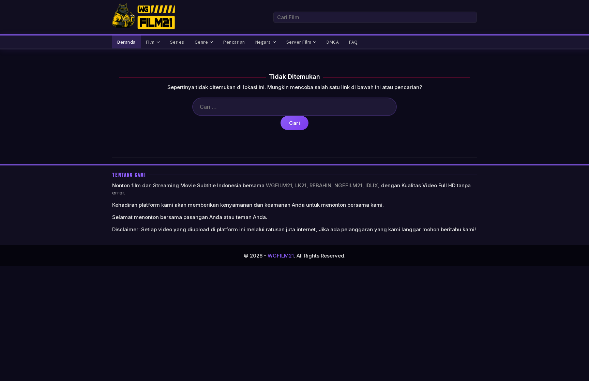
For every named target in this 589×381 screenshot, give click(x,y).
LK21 (300, 185)
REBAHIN (320, 185)
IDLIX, (372, 185)
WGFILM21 (279, 185)
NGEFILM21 (348, 185)
